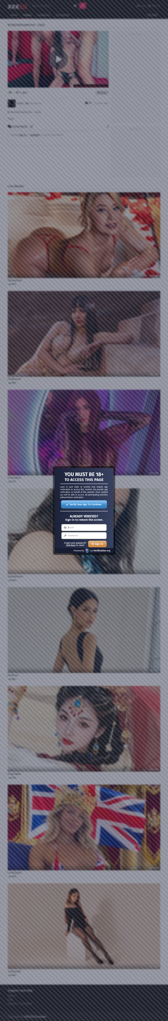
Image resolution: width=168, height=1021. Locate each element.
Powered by (79, 551)
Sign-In (99, 543)
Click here (70, 545)
